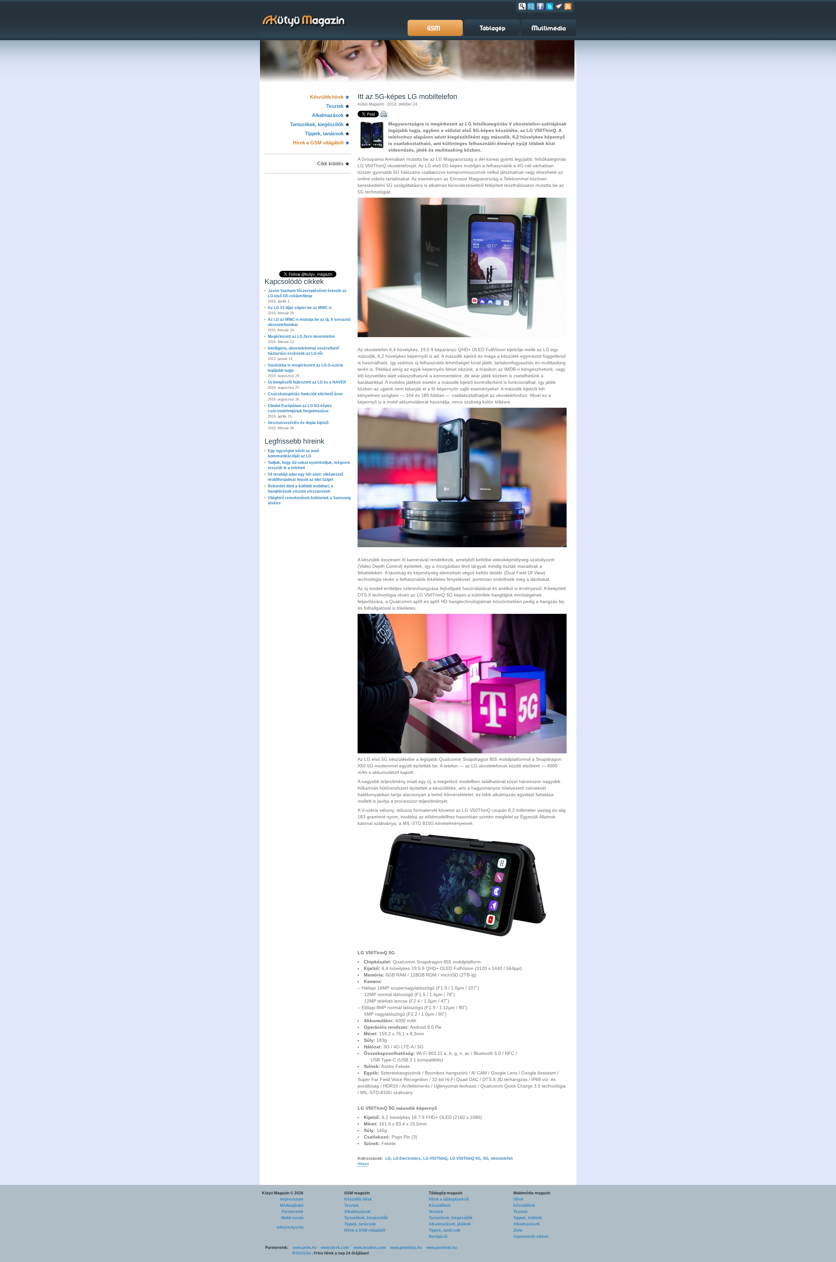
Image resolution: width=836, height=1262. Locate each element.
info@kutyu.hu (290, 1227)
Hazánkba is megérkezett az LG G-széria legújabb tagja (305, 368)
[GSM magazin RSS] (567, 6)
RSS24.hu (301, 1253)
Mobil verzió (292, 1218)
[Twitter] (549, 6)
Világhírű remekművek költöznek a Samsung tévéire (309, 500)
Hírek (518, 1199)
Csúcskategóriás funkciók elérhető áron (305, 394)
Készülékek (440, 1205)
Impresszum (291, 1199)
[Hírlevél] (531, 6)
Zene (517, 1230)
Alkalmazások (328, 115)
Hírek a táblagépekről (449, 1199)
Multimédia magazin (531, 1193)
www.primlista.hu (406, 1247)
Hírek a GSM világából (318, 142)
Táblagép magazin (445, 1193)
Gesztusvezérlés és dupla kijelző (298, 422)
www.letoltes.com (369, 1247)
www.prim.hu (304, 1247)
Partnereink (292, 1211)
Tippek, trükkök (527, 1218)
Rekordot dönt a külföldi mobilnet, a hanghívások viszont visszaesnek (300, 489)
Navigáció (438, 1236)
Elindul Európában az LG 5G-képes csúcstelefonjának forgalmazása (300, 408)
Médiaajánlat (291, 1205)
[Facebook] (540, 6)
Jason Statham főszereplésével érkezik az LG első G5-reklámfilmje (307, 293)
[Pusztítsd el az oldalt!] (559, 6)
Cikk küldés (330, 163)
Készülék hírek (327, 97)
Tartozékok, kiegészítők (317, 124)
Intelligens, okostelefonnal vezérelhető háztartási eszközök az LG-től (303, 351)
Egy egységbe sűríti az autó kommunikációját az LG (293, 453)
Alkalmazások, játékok (450, 1224)
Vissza (363, 1164)
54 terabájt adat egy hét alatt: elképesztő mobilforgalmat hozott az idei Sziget (305, 477)
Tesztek (335, 106)
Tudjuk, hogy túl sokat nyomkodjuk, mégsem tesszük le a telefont (309, 465)
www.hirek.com (335, 1247)
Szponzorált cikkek (531, 1236)
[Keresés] (522, 6)
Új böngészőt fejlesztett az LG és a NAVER (307, 382)
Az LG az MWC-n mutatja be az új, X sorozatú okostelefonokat (309, 322)
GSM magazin (357, 1193)
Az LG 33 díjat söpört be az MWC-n (299, 307)
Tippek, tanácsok (324, 133)
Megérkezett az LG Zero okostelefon (301, 336)
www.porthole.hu (441, 1247)
